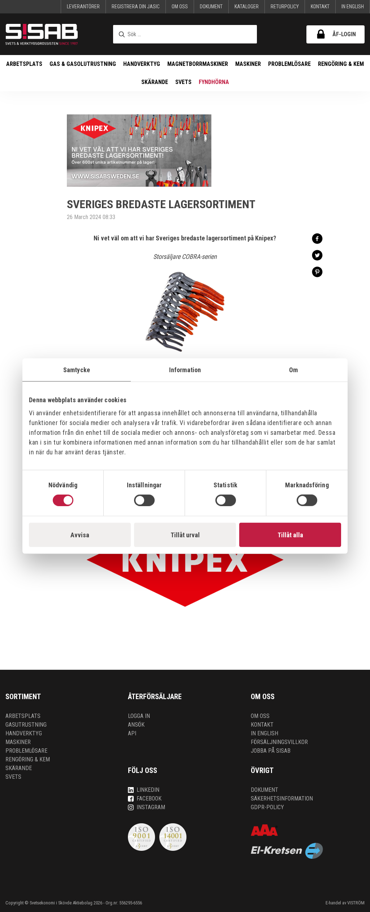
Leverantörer (83, 6)
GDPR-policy (267, 807)
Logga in (139, 716)
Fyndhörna (214, 82)
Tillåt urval (185, 535)
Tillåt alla (290, 535)
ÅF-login (344, 34)
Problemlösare (289, 63)
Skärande (154, 82)
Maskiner (248, 63)
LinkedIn (148, 789)
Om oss (180, 6)
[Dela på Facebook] (317, 238)
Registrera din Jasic (136, 6)
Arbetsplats (24, 63)
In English (352, 6)
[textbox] (185, 34)
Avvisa (79, 535)
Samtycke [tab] (76, 369)
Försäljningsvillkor (279, 742)
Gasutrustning (26, 724)
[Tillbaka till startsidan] (41, 34)
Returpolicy (285, 6)
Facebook (149, 798)
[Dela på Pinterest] (317, 271)
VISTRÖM (356, 902)
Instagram (151, 807)
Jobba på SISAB (271, 750)
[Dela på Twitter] (317, 254)
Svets (183, 82)
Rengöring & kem (341, 63)
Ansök (136, 724)
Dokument (211, 6)
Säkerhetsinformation (282, 798)
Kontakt (320, 6)
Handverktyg (141, 63)
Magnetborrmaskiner (197, 63)
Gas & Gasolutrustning (83, 63)
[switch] (144, 500)
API (132, 733)
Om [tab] (293, 369)
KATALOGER (247, 6)
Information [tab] (185, 369)
